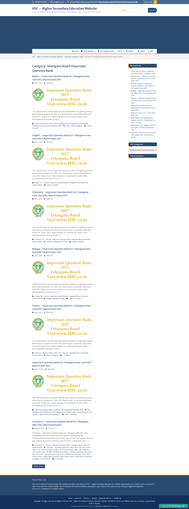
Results (130, 51)
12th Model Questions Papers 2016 (66, 447)
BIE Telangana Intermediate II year (64, 412)
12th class (49, 447)
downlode (80, 452)
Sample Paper (69, 456)
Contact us (117, 498)
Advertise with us (105, 498)
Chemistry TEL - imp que (43, 239)
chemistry (49, 242)
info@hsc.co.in (58, 2)
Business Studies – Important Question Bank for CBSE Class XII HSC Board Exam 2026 (143, 85)
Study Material (88, 51)
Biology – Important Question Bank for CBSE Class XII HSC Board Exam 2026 (143, 93)
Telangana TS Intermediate (41, 459)
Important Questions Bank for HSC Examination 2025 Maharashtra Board (143, 135)
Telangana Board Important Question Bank (47, 126)
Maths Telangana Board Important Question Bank (71, 123)
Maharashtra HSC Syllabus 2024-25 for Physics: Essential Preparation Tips (143, 127)
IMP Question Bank (107, 51)
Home (76, 51)
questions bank (58, 456)
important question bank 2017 (49, 414)
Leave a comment (53, 185)
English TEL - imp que (42, 183)
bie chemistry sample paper (69, 450)
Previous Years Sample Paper (42, 456)
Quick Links (148, 2)
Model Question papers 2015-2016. (78, 454)
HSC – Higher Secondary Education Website (64, 9)
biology (48, 298)
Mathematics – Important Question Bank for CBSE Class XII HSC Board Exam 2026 (143, 78)
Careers (142, 51)
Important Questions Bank (73, 57)
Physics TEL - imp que (61, 353)
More (152, 51)
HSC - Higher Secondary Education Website (47, 57)
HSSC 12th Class (37, 454)
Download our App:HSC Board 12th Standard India (118, 2)
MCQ (120, 51)
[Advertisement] (94, 32)
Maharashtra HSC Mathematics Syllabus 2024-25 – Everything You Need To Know (143, 120)
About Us (78, 498)
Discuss (86, 498)
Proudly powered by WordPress (82, 506)
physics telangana (52, 355)
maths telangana (76, 126)
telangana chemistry (60, 242)
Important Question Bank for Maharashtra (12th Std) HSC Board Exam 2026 (143, 107)
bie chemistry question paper (49, 450)
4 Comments (59, 459)
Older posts (38, 466)
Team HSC (49, 83)
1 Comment (67, 355)
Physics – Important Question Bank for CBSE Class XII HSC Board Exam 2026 (143, 100)
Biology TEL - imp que (42, 296)
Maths (68, 126)
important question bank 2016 (54, 454)
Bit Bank (49, 452)
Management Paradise (50, 489)
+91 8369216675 (41, 2)
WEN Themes (113, 506)
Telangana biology (58, 298)
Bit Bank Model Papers (61, 452)
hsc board (88, 452)
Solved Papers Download (83, 456)
